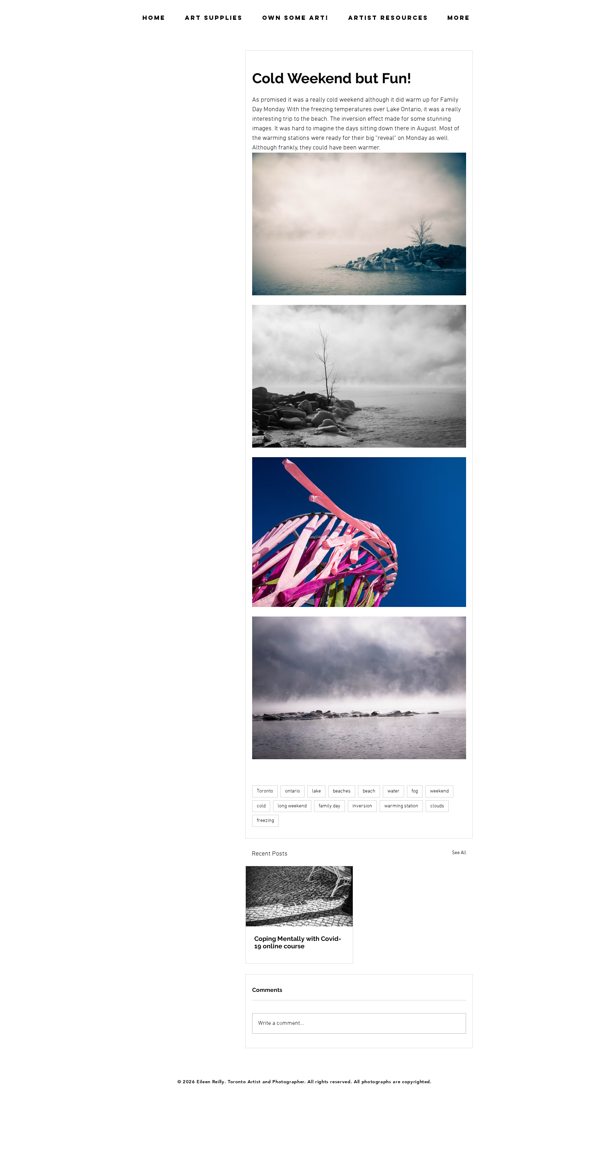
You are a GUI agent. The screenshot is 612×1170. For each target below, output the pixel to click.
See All (459, 853)
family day (329, 806)
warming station (401, 806)
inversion (362, 806)
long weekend (292, 806)
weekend (439, 791)
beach (369, 791)
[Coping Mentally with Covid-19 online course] (299, 896)
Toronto (265, 791)
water (393, 791)
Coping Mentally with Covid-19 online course (297, 942)
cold (261, 806)
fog (415, 791)
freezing (265, 821)
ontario (292, 791)
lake (316, 791)
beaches (342, 791)
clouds (437, 806)
